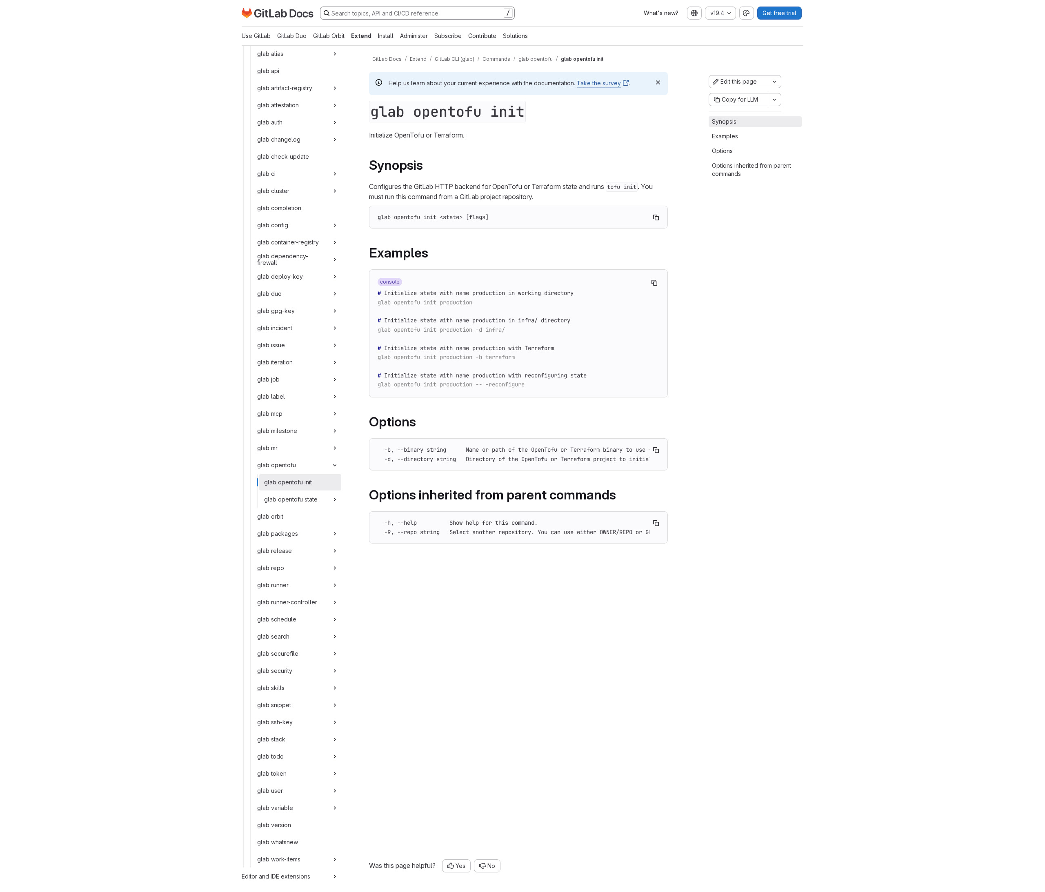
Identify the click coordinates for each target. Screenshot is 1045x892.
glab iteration (275, 362)
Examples (725, 136)
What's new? (661, 12)
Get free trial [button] (779, 12)
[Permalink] (428, 165)
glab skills (271, 687)
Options (722, 150)
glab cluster (273, 190)
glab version (274, 824)
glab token (272, 773)
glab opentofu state (291, 499)
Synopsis (724, 121)
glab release (274, 550)
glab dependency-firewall (282, 259)
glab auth (269, 122)
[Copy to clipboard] (656, 217)
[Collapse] (335, 465)
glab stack (271, 739)
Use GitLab (256, 35)
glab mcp (269, 413)
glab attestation (278, 105)
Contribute (482, 35)
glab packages (277, 533)
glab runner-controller (287, 602)
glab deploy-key (280, 276)
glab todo (270, 756)
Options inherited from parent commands (751, 169)
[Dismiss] (658, 82)
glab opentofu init (288, 482)
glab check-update (283, 156)
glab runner (273, 584)
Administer (414, 35)
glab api (268, 70)
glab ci (266, 173)
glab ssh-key (275, 722)
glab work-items (278, 859)
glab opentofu (276, 465)
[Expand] (335, 54)
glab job (268, 379)
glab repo (270, 567)
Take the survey (599, 83)
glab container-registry (288, 242)
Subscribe (448, 35)
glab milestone (277, 430)
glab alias (270, 53)
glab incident (274, 327)
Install (386, 35)
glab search (273, 636)
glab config (272, 225)
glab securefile (277, 653)
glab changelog (278, 139)
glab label (271, 396)
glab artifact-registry (284, 87)
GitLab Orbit (329, 35)
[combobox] (694, 13)
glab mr (267, 447)
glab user (270, 790)
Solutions (515, 35)
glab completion (279, 207)
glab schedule (276, 619)
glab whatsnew (277, 842)
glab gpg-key (276, 310)
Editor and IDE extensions (276, 876)
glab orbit (270, 516)
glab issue (271, 345)
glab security (274, 670)
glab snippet (274, 704)
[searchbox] (417, 13)
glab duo (269, 293)
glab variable (275, 807)
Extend (361, 35)
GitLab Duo (292, 35)
